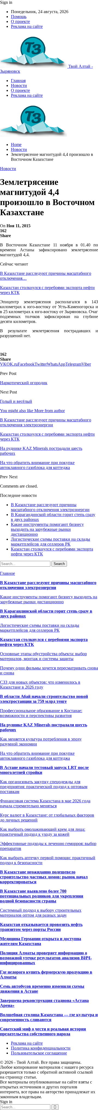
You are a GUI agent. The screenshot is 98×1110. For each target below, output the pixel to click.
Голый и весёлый (16, 401)
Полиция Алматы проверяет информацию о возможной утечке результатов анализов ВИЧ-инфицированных (46, 958)
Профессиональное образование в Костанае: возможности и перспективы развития (41, 713)
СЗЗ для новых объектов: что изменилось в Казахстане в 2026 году (40, 684)
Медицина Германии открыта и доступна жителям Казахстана (40, 941)
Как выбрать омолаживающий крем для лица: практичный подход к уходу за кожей (42, 832)
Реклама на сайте (27, 26)
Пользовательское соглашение (39, 1053)
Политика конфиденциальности (41, 1048)
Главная (18, 80)
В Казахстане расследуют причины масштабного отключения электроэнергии (50, 507)
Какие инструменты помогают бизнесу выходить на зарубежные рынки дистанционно (47, 529)
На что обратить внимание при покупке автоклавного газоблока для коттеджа (37, 756)
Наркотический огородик (23, 382)
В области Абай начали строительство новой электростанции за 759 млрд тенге (44, 699)
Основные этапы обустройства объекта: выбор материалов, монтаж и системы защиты (43, 656)
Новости (19, 85)
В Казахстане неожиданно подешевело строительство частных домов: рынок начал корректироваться (44, 877)
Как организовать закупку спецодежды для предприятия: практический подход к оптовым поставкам (43, 786)
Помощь (18, 16)
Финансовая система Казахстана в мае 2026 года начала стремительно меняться (45, 803)
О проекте (20, 21)
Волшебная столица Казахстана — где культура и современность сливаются (49, 1017)
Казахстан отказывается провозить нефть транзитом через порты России (41, 927)
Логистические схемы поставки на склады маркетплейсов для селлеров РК (50, 541)
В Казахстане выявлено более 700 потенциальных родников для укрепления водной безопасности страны (41, 896)
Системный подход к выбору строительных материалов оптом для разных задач (40, 912)
